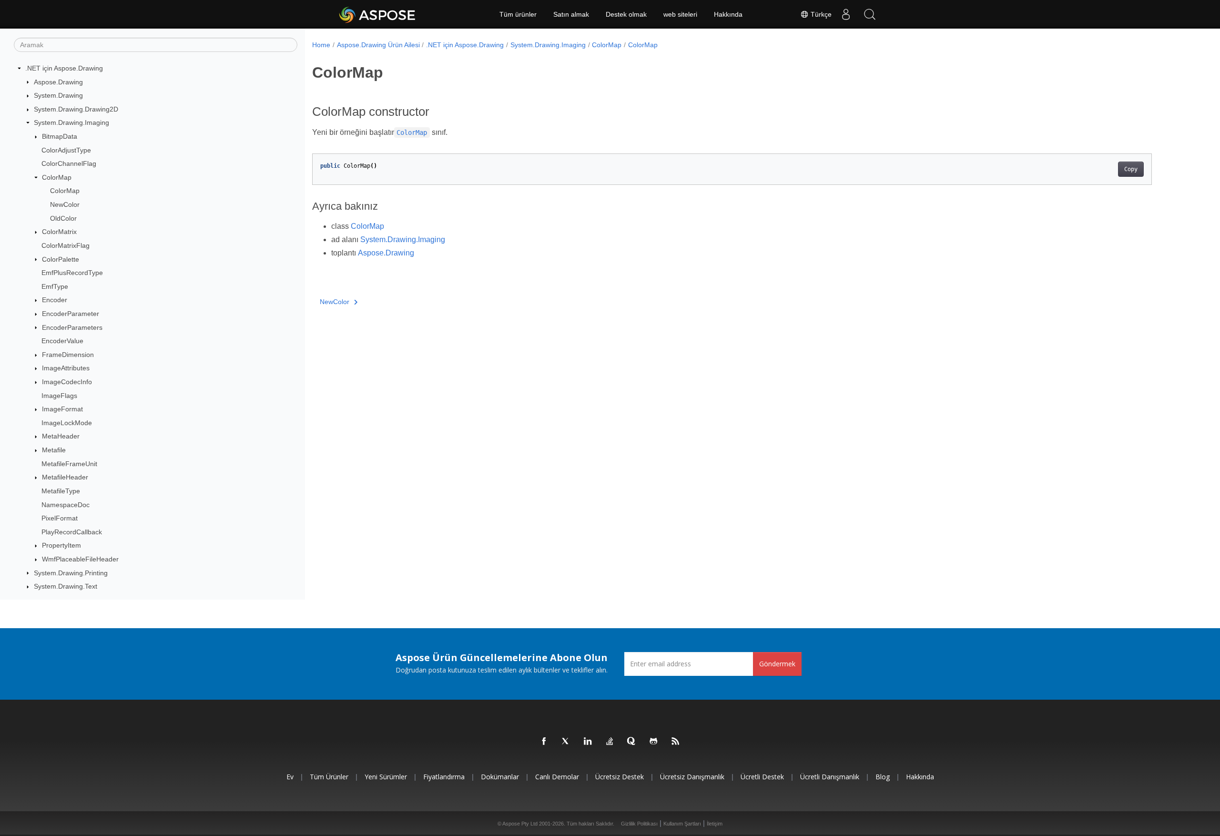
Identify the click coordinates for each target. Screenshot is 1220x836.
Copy (1131, 169)
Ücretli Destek (762, 776)
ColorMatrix (59, 231)
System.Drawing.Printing (71, 573)
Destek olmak (626, 14)
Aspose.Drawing (58, 82)
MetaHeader (61, 436)
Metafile (54, 450)
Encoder (54, 300)
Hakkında (728, 14)
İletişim (714, 823)
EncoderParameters (72, 327)
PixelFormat (59, 518)
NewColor (65, 204)
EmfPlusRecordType (72, 272)
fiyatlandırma (444, 776)
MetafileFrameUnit (69, 464)
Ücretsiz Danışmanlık (692, 776)
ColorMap (56, 177)
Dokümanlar (500, 776)
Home (321, 45)
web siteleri (680, 14)
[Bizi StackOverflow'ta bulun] (610, 741)
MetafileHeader (65, 477)
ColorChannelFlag (68, 163)
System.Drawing (58, 95)
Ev (290, 776)
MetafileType (60, 491)
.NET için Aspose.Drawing (64, 68)
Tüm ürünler (518, 14)
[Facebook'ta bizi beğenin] (544, 741)
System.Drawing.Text (65, 586)
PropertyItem (61, 545)
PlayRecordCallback (71, 532)
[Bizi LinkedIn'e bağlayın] (588, 741)
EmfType (54, 286)
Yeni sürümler (386, 776)
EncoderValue (62, 341)
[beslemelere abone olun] (676, 741)
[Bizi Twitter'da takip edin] (566, 741)
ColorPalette (60, 259)
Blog (882, 776)
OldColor (63, 218)
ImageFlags (59, 395)
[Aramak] (870, 14)
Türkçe (820, 14)
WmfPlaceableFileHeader (80, 559)
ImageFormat (62, 409)
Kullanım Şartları (682, 823)
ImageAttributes (66, 368)
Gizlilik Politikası (639, 823)
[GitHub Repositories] (654, 741)
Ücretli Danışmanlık (829, 776)
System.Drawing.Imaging (71, 122)
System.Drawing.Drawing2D (76, 109)
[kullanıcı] (846, 14)
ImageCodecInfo (67, 382)
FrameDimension (68, 354)
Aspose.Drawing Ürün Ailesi (378, 45)
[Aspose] (377, 14)
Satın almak (571, 14)
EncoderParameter (70, 313)
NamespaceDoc (65, 505)
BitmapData (59, 136)
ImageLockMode (66, 423)
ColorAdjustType (66, 150)
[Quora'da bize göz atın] (632, 741)
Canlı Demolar (557, 776)
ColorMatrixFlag (65, 245)
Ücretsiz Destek (619, 776)
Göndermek (777, 663)
